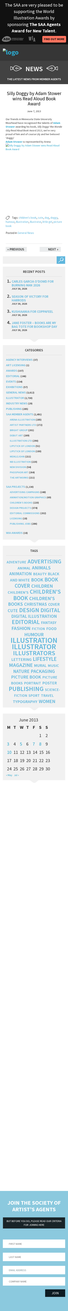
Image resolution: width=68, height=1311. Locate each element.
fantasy (48, 622)
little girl (47, 222)
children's (18, 592)
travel (47, 695)
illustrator (35, 222)
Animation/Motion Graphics (28, 497)
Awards (11, 370)
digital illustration (34, 616)
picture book (26, 677)
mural (40, 665)
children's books (31, 601)
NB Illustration (20, 461)
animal (24, 568)
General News (26, 233)
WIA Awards (14, 533)
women (47, 701)
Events (11, 381)
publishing (14, 409)
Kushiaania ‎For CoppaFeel (32, 311)
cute (40, 217)
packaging (43, 671)
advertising (44, 561)
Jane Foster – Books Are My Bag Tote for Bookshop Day (34, 325)
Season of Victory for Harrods (30, 298)
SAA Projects (15, 486)
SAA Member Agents (19, 414)
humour (10, 222)
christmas (35, 604)
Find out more (54, 39)
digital (50, 610)
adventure (16, 562)
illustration (22, 222)
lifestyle (45, 659)
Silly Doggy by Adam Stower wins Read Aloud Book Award (34, 98)
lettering (21, 659)
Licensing (16, 518)
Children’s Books (21, 502)
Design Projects (20, 508)
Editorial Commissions (25, 513)
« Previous (15, 249)
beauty (39, 573)
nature (21, 671)
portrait (32, 683)
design (29, 610)
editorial (13, 376)
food (51, 628)
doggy (54, 217)
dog (47, 217)
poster (49, 683)
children (42, 586)
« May (9, 775)
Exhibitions (14, 387)
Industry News (16, 403)
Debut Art (16, 435)
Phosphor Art (19, 472)
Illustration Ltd (21, 440)
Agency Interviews (19, 359)
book (37, 580)
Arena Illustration (22, 419)
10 (9, 752)
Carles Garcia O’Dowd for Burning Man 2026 (33, 283)
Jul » (16, 775)
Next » (53, 249)
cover (54, 604)
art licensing (16, 365)
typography (25, 701)
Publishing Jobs (20, 523)
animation (20, 573)
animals (41, 568)
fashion (21, 628)
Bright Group (19, 430)
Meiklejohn (17, 456)
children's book (27, 217)
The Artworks (19, 477)
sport (34, 695)
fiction (38, 629)
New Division (18, 467)
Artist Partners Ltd (23, 425)
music (53, 665)
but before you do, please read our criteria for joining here (34, 1223)
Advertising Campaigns (24, 492)
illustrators (34, 653)
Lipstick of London (22, 446)
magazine (21, 665)
